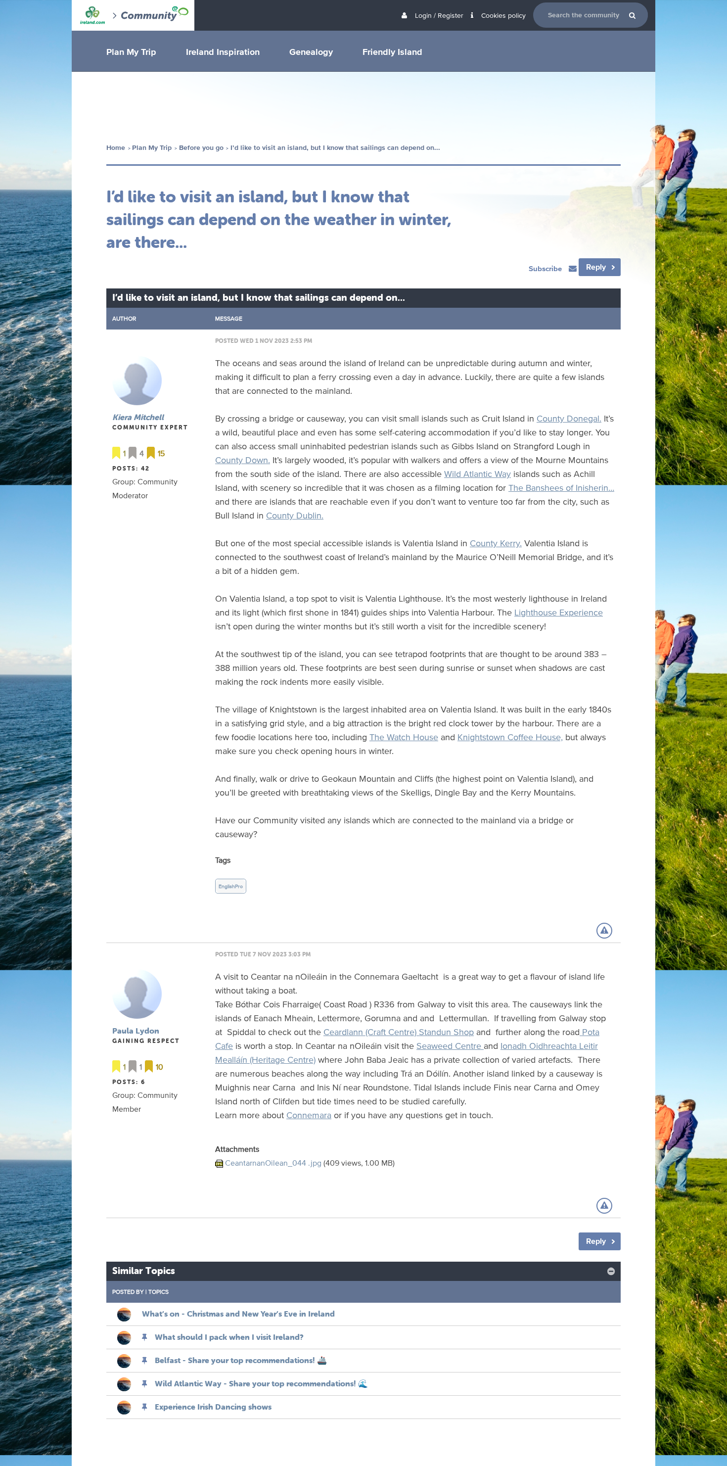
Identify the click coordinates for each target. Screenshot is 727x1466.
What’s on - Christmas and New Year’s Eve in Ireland (238, 1313)
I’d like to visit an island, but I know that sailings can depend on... (335, 147)
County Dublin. (294, 515)
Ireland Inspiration (223, 51)
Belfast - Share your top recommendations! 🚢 (241, 1360)
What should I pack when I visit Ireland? (229, 1336)
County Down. (242, 459)
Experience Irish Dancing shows (213, 1406)
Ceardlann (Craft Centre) (371, 1031)
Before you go (201, 147)
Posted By (128, 1291)
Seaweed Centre (450, 1045)
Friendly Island (392, 51)
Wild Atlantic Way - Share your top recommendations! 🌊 (261, 1383)
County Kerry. (496, 542)
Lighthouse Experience (558, 612)
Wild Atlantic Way (477, 473)
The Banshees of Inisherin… (561, 487)
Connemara (308, 1114)
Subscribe (546, 268)
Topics (158, 1291)
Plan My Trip (131, 51)
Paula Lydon (135, 1030)
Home (115, 147)
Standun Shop (446, 1031)
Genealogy (311, 51)
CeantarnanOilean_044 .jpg (273, 1163)
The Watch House (403, 736)
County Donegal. (569, 418)
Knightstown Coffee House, (510, 736)
